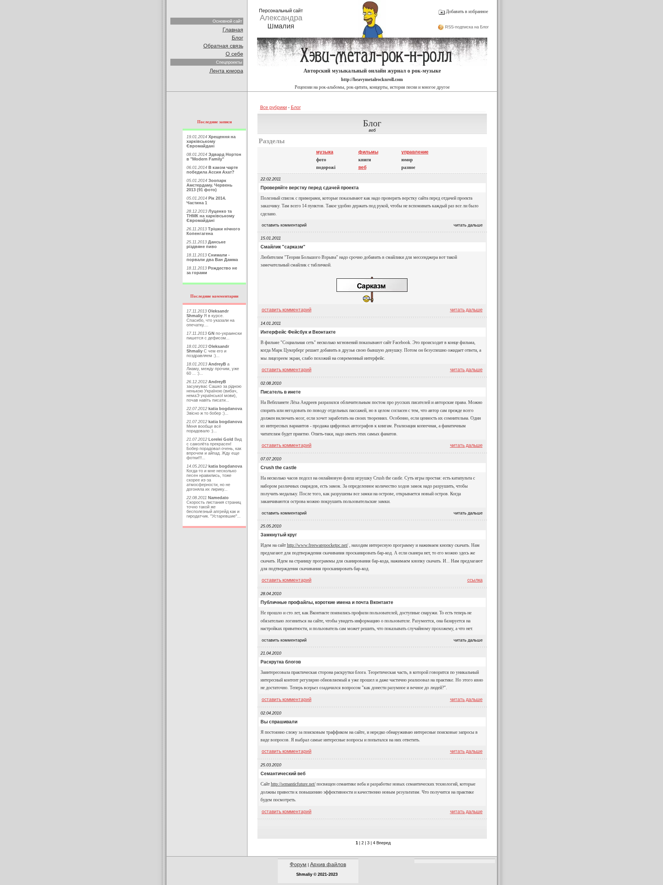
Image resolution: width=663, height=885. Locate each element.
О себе (234, 54)
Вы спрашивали (279, 722)
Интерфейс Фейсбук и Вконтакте (298, 332)
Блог (237, 38)
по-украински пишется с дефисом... (214, 335)
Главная (233, 29)
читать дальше (466, 310)
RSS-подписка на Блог (466, 27)
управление (415, 152)
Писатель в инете (281, 392)
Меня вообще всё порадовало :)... (214, 426)
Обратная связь (223, 46)
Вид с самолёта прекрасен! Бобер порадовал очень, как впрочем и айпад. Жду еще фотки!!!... (214, 448)
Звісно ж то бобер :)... (214, 410)
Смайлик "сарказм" (283, 247)
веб (362, 167)
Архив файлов (328, 864)
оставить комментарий (287, 310)
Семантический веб (283, 773)
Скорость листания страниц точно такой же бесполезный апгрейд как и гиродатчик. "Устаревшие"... (213, 506)
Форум (298, 864)
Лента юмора (226, 71)
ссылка (475, 580)
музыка (324, 152)
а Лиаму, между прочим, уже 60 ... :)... (212, 369)
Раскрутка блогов (281, 662)
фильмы (368, 152)
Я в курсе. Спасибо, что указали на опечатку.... (210, 318)
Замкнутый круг (279, 535)
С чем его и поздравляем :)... (207, 351)
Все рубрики (273, 107)
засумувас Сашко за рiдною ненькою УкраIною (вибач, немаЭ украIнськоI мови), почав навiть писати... (213, 390)
